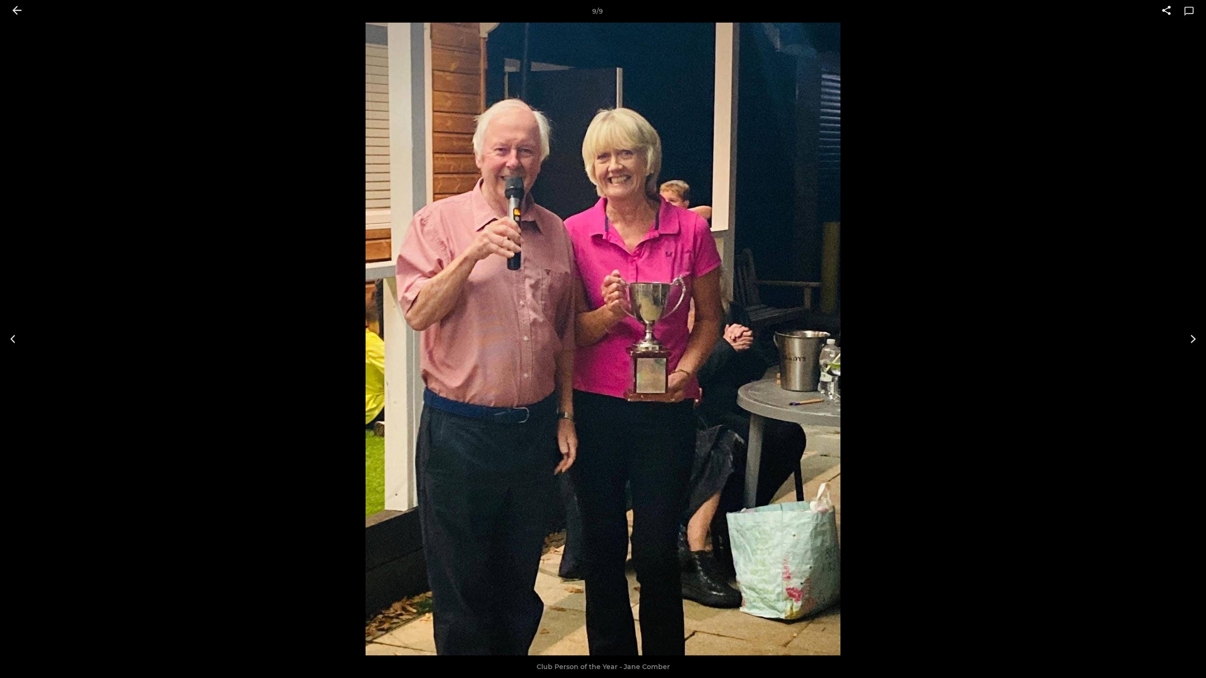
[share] (1166, 11)
